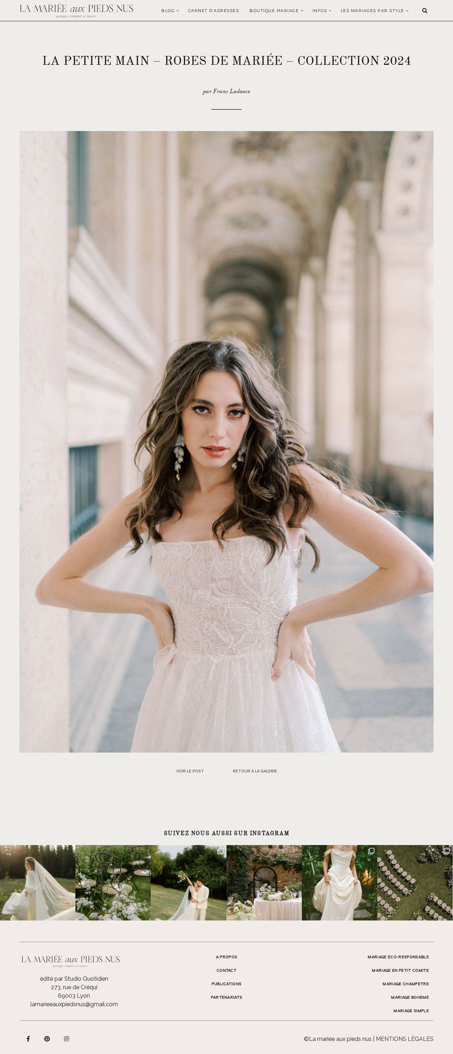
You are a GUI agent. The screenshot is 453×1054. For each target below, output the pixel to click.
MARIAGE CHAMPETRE (406, 984)
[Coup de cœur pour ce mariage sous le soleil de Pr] (339, 882)
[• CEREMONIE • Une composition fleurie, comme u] (113, 882)
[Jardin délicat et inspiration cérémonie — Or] (415, 882)
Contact (226, 970)
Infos (319, 10)
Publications (227, 984)
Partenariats (226, 997)
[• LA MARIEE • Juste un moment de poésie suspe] (37, 882)
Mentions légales (405, 1039)
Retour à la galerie (255, 771)
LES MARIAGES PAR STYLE (372, 10)
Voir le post (190, 771)
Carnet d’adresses (213, 10)
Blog (167, 10)
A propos (226, 957)
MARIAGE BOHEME (410, 997)
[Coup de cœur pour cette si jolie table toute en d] (264, 882)
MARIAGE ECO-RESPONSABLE (398, 957)
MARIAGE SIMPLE (411, 1011)
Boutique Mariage (274, 10)
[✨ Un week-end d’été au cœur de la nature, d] (188, 882)
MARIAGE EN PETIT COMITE (400, 970)
